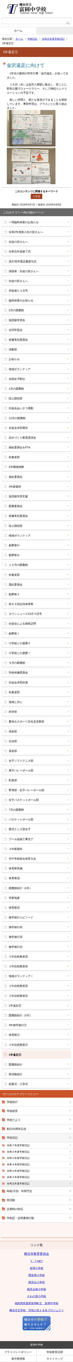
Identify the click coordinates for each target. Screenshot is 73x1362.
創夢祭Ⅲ (14, 555)
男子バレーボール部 (21, 770)
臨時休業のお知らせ (21, 300)
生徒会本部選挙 (18, 427)
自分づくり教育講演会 (22, 437)
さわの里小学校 (36, 1296)
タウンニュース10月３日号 (25, 613)
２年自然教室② (18, 995)
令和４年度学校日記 (18, 1164)
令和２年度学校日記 (18, 1177)
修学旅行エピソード (21, 917)
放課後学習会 (17, 320)
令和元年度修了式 (20, 251)
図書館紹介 (15, 1064)
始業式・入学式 (18, 1084)
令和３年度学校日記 (18, 1170)
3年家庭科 (15, 486)
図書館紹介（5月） (20, 1015)
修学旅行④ (15, 927)
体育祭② (14, 907)
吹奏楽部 (14, 457)
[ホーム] (36, 9)
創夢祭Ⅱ (14, 594)
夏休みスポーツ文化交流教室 (26, 721)
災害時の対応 (15, 1209)
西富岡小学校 (36, 1275)
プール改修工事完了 (21, 839)
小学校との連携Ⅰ (20, 653)
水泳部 (13, 741)
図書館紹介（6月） (20, 888)
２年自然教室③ (18, 985)
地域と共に (15, 702)
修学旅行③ (15, 936)
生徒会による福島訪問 (22, 623)
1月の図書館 (16, 388)
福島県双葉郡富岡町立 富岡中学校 (36, 1303)
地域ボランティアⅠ (21, 976)
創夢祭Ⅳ (14, 545)
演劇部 (13, 349)
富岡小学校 (36, 1268)
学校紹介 (12, 1101)
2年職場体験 (16, 466)
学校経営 (12, 1110)
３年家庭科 (15, 848)
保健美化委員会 (18, 339)
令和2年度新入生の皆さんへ (26, 232)
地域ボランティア (20, 369)
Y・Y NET (36, 1261)
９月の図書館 (17, 662)
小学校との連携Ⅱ (20, 643)
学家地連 (14, 897)
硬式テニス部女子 (20, 829)
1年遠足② (15, 1005)
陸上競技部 (15, 398)
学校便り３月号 (18, 290)
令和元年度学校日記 (53, 38)
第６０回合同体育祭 (21, 604)
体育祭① (14, 1034)
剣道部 (13, 780)
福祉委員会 (15, 476)
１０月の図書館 (18, 564)
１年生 (36, 196)
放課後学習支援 (18, 496)
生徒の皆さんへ (18, 241)
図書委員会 (15, 506)
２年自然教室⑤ (18, 956)
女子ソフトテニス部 (21, 760)
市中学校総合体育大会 (22, 858)
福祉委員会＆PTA (19, 447)
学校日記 (32, 38)
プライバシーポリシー (18, 1352)
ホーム (18, 30)
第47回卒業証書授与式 (22, 261)
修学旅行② (15, 946)
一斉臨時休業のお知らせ (24, 222)
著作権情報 (18, 1358)
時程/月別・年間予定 (19, 1191)
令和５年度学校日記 (18, 1158)
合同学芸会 (15, 329)
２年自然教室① (18, 1044)
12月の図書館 (17, 418)
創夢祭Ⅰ (14, 633)
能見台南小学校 (36, 1289)
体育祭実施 (15, 868)
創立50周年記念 (16, 1128)
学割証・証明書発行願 (20, 1218)
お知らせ (14, 359)
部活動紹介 (15, 1074)
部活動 (11, 1200)
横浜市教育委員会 (36, 1253)
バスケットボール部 (21, 819)
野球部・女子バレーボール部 (26, 790)
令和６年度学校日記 (18, 1151)
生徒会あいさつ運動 (21, 408)
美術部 (13, 731)
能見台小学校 (36, 1282)
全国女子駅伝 (17, 378)
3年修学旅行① (18, 1025)
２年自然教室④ (18, 966)
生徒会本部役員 (18, 682)
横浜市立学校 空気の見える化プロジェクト (36, 1310)
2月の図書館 (16, 310)
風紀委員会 (15, 584)
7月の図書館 (16, 809)
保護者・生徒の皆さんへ (24, 271)
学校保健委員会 (18, 672)
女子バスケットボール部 (24, 799)
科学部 (13, 711)
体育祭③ (14, 878)
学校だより (13, 1119)
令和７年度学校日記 (18, 1145)
